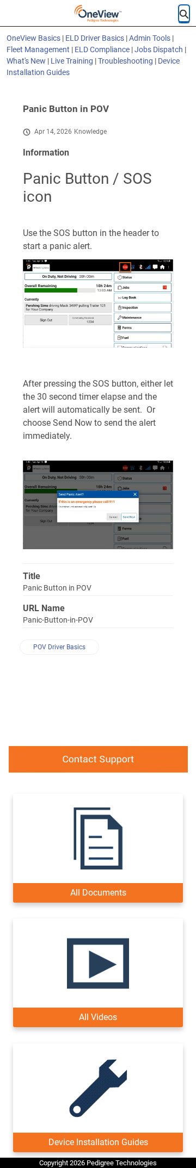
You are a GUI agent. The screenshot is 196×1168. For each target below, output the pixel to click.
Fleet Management (38, 49)
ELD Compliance (102, 49)
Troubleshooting (125, 61)
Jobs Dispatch (158, 49)
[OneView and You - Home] (98, 13)
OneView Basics (33, 38)
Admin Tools (149, 38)
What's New (26, 61)
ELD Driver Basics (94, 38)
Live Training (72, 61)
